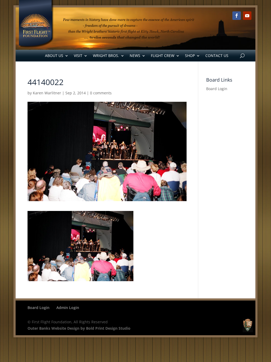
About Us (54, 55)
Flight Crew (162, 55)
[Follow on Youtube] (247, 15)
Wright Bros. (106, 55)
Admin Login (67, 307)
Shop (190, 55)
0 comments (101, 92)
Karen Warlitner (47, 92)
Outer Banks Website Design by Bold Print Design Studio (79, 328)
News (135, 55)
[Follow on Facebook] (236, 15)
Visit (78, 55)
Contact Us (216, 55)
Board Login (216, 88)
